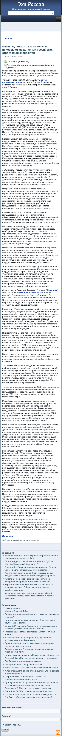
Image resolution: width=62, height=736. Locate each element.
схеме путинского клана (30, 292)
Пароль (6, 716)
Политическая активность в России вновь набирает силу (32, 655)
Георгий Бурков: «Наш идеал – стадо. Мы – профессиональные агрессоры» (26, 678)
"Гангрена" (52, 290)
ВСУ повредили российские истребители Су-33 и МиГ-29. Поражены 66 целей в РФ (29, 562)
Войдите (6, 540)
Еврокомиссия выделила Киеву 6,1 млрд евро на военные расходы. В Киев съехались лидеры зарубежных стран (29, 587)
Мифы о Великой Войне (17, 611)
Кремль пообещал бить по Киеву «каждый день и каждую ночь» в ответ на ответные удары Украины (30, 574)
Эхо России (31, 4)
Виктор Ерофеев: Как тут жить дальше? (24, 664)
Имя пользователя (12, 707)
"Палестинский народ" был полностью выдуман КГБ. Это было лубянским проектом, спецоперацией (31, 695)
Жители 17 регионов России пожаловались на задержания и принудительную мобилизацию (27, 580)
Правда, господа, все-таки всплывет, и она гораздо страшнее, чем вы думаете (30, 644)
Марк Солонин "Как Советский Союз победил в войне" (32, 667)
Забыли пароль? (13, 725)
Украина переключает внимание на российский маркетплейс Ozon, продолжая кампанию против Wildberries (29, 596)
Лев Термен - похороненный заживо (23, 661)
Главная (8, 38)
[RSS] (58, 732)
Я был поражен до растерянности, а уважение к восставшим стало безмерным (28, 638)
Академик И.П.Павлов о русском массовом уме (28, 688)
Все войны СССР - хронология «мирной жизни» (28, 691)
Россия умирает (13, 608)
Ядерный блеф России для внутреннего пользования (31, 658)
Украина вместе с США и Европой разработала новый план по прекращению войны (31, 556)
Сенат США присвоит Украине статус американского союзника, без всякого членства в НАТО (31, 627)
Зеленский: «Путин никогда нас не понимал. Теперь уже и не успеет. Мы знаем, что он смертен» (30, 568)
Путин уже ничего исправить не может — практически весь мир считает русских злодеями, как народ (31, 683)
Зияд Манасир (32, 505)
